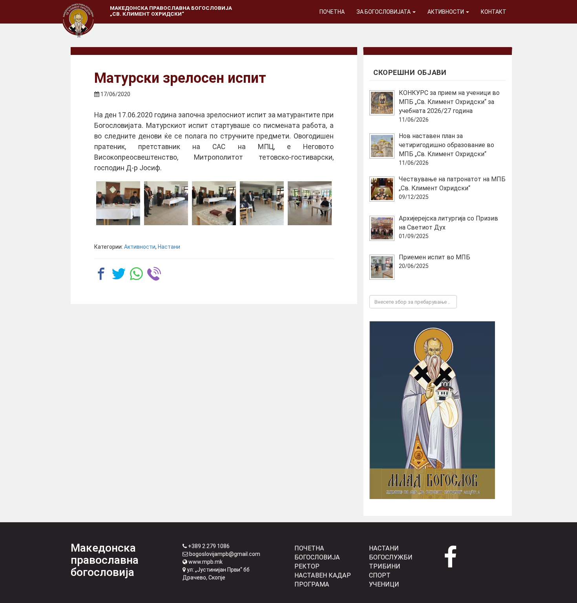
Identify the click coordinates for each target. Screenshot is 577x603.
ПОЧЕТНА (309, 548)
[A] (118, 203)
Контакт (493, 12)
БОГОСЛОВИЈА (317, 557)
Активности (446, 12)
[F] (310, 203)
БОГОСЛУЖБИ (391, 557)
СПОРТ (380, 575)
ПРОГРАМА (311, 584)
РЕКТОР (307, 566)
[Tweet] (119, 274)
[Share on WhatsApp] (136, 274)
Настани (169, 247)
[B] (166, 203)
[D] (262, 203)
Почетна (332, 12)
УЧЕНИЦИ (384, 584)
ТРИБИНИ (384, 566)
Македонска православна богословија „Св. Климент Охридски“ (171, 11)
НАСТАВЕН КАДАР (322, 575)
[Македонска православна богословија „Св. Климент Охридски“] (78, 10)
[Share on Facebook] (101, 274)
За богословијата (384, 12)
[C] (214, 203)
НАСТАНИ (384, 548)
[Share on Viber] (154, 274)
